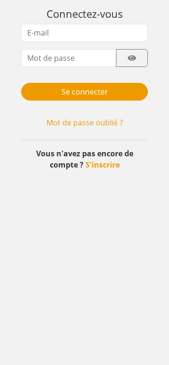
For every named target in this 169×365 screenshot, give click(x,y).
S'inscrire (102, 165)
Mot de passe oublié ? (84, 122)
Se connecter (84, 92)
